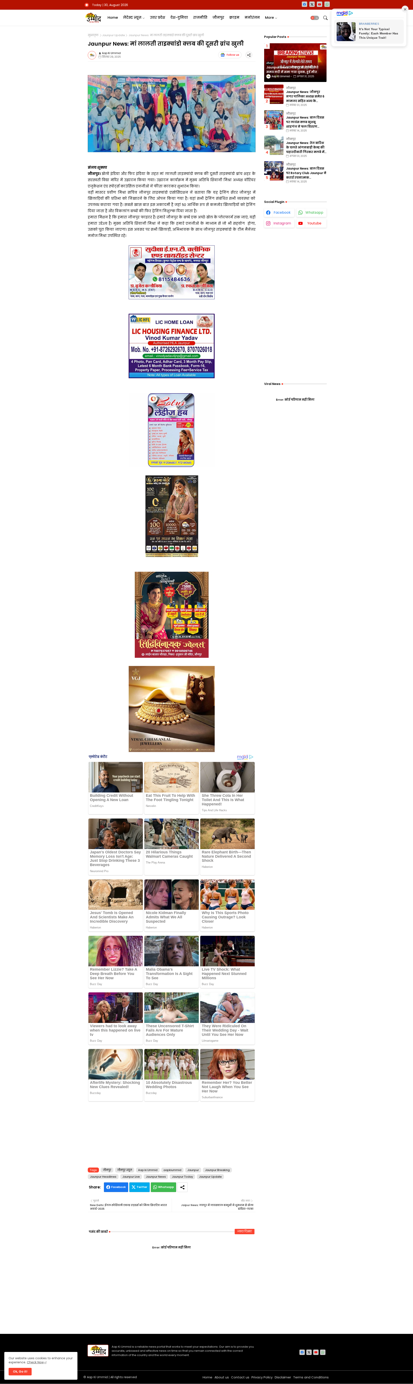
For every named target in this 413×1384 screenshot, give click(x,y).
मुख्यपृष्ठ (93, 35)
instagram (282, 223)
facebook (282, 212)
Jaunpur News (156, 1177)
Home (113, 17)
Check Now (35, 1362)
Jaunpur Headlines (103, 1177)
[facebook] (304, 4)
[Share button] (182, 1187)
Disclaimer (283, 1377)
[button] (314, 18)
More (269, 17)
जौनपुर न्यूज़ (124, 1170)
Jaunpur (193, 1170)
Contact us (240, 1377)
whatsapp (314, 212)
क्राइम (234, 17)
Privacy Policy (262, 1377)
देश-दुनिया (179, 17)
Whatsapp (166, 1187)
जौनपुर (218, 17)
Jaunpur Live (131, 1177)
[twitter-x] (312, 4)
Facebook (118, 1187)
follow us (233, 55)
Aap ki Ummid (147, 1170)
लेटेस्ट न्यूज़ (132, 17)
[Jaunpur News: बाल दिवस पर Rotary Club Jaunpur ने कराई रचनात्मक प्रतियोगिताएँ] (274, 171)
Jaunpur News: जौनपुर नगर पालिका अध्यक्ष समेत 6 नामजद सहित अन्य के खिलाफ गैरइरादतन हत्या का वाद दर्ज (305, 96)
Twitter (142, 1187)
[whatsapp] (327, 4)
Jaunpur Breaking (217, 1170)
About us (221, 1377)
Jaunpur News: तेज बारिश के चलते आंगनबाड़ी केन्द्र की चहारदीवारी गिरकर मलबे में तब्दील (305, 147)
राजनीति (200, 17)
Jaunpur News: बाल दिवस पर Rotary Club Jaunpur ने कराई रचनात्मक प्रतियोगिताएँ (306, 173)
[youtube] (319, 4)
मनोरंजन (252, 17)
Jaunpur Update (113, 35)
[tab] (112, 18)
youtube (314, 223)
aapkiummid (172, 1170)
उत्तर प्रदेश (157, 17)
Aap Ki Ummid (97, 1377)
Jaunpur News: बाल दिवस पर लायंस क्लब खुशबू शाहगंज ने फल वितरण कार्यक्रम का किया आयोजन (305, 122)
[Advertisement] (172, 1133)
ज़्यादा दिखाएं (244, 1231)
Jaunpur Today (182, 1177)
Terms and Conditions (311, 1377)
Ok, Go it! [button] (20, 1371)
